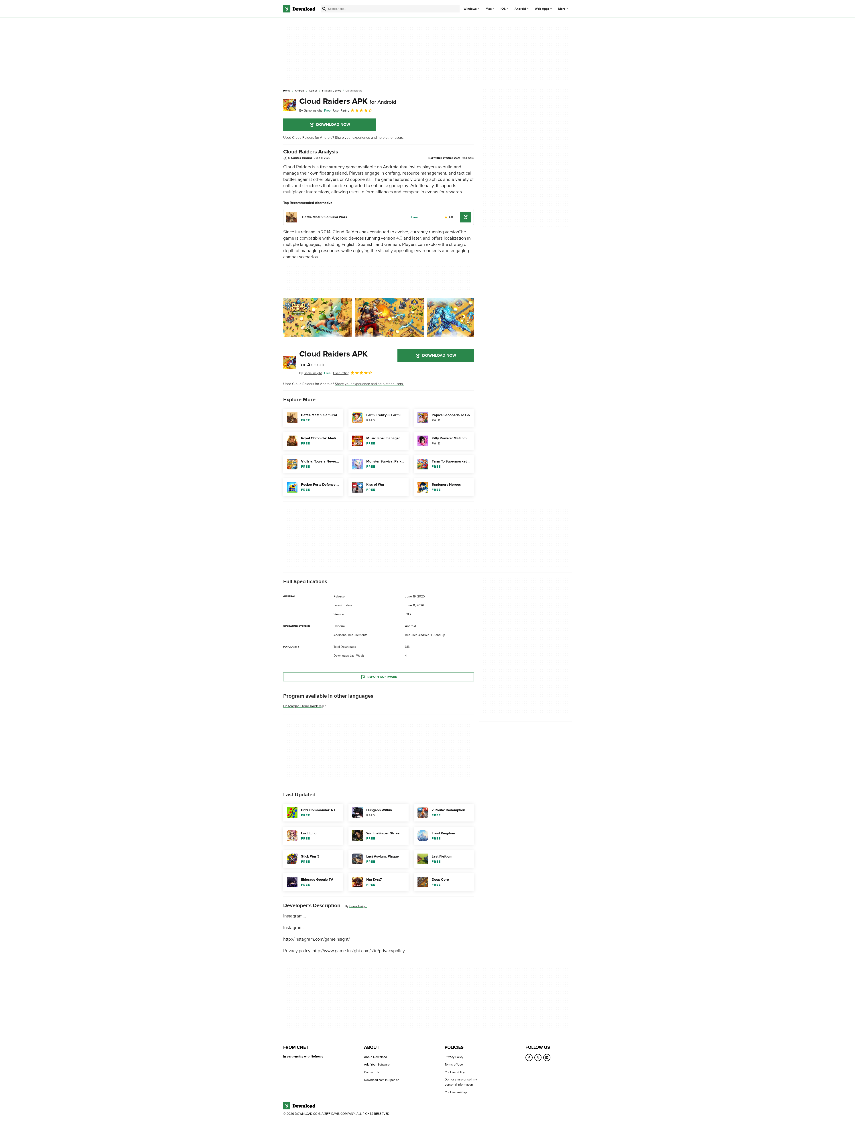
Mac (489, 8)
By (310, 110)
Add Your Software (377, 1064)
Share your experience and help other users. (369, 137)
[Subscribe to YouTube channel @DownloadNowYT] (546, 1057)
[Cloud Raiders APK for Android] (289, 105)
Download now (333, 124)
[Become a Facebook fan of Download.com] (529, 1057)
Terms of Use (454, 1064)
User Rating (341, 110)
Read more (467, 157)
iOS (503, 8)
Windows (470, 8)
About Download (375, 1057)
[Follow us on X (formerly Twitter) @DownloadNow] (538, 1057)
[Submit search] (324, 8)
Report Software (382, 677)
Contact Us (371, 1072)
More (562, 9)
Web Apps (542, 8)
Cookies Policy (455, 1072)
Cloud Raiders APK (347, 101)
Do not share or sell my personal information (461, 1082)
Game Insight (358, 906)
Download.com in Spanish (381, 1080)
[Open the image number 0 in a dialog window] (317, 317)
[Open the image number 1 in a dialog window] (389, 317)
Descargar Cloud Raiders (302, 706)
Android (520, 8)
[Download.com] (299, 8)
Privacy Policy (454, 1057)
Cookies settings (456, 1092)
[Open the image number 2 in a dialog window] (461, 317)
